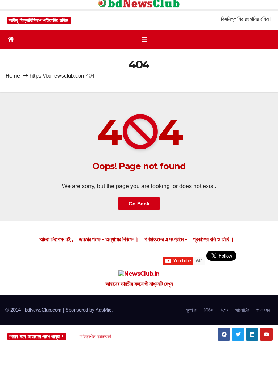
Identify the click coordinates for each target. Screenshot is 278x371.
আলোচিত (242, 310)
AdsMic (103, 310)
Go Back (139, 204)
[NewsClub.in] (139, 273)
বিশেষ (224, 310)
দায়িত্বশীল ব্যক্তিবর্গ (95, 336)
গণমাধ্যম (263, 310)
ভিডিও (208, 310)
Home (12, 75)
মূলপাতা (191, 310)
